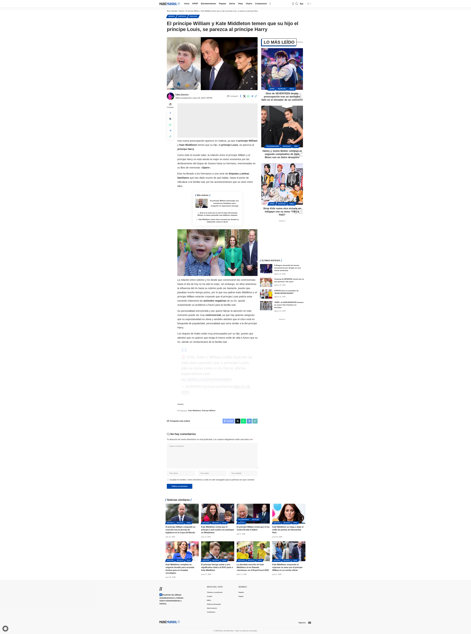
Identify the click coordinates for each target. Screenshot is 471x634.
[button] (270, 3)
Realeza (193, 16)
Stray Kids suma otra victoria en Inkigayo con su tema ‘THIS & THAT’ (282, 211)
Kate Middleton (194, 411)
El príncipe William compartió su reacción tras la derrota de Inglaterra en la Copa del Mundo (180, 530)
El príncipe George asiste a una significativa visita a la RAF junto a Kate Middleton (217, 567)
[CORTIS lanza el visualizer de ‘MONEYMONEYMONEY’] (266, 294)
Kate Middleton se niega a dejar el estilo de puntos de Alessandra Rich (287, 530)
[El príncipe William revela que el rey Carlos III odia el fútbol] (253, 514)
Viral (292, 89)
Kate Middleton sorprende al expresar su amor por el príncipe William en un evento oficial (287, 567)
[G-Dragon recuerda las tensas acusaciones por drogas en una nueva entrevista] (266, 268)
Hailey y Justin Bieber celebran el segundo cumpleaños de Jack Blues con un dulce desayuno (282, 154)
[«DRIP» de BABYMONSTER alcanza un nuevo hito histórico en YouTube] (266, 305)
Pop (296, 146)
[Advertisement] (217, 120)
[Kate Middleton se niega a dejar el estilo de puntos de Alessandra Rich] (288, 514)
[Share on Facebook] (240, 96)
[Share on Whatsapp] (248, 96)
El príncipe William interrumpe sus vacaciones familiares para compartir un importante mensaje (224, 203)
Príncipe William (208, 411)
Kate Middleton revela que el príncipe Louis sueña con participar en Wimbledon (217, 530)
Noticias (182, 16)
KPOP (272, 89)
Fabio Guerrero (182, 94)
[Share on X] (244, 96)
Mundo (172, 16)
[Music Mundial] (169, 3)
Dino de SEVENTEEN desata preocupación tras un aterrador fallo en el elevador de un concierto (282, 96)
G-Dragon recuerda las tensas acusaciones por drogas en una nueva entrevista (287, 267)
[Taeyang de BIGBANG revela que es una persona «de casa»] (266, 282)
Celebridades (272, 146)
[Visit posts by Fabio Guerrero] (170, 96)
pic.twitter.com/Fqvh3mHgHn (206, 379)
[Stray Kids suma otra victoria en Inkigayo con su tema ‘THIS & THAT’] (282, 184)
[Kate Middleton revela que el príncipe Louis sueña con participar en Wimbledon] (217, 514)
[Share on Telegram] (252, 96)
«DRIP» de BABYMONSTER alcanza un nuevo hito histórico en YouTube (288, 304)
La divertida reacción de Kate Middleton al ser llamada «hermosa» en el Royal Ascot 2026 (253, 567)
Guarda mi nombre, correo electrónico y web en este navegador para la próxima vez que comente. (212, 480)
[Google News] (310, 623)
